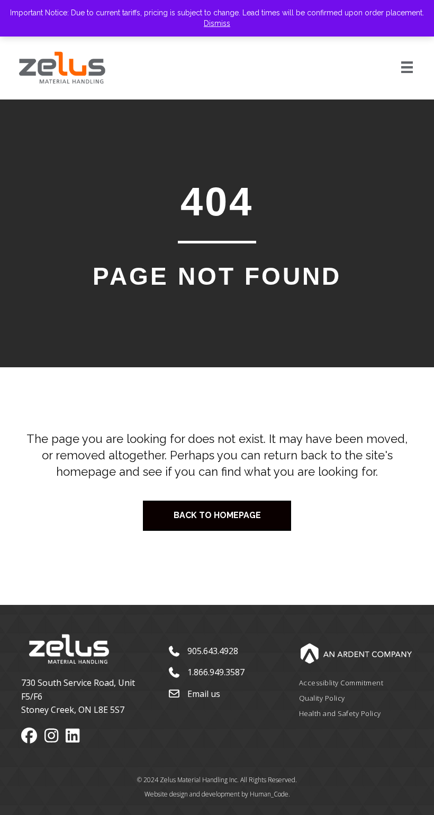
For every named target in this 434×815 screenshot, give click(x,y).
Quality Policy (322, 698)
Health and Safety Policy (340, 713)
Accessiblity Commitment (341, 682)
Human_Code (269, 794)
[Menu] (395, 67)
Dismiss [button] (217, 23)
